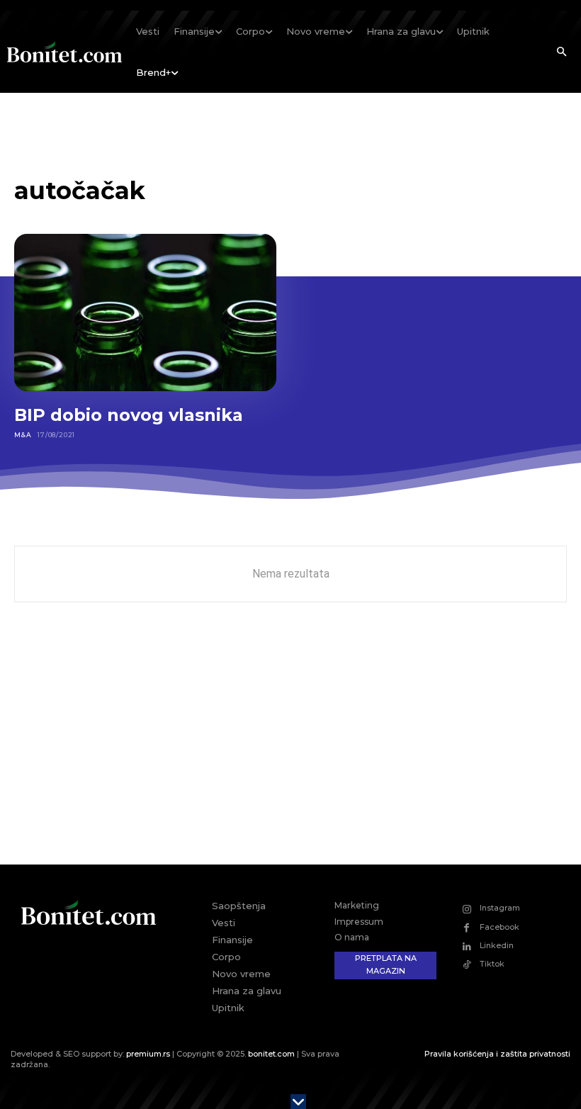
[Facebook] (466, 927)
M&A (22, 435)
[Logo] (64, 51)
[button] (561, 52)
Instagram (500, 908)
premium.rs (148, 1054)
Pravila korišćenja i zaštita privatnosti (497, 1054)
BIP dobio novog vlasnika (128, 415)
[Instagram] (466, 909)
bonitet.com (271, 1054)
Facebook (499, 927)
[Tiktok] (466, 965)
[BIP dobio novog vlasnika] (145, 312)
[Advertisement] (290, 744)
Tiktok (492, 964)
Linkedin (497, 945)
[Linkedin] (466, 946)
